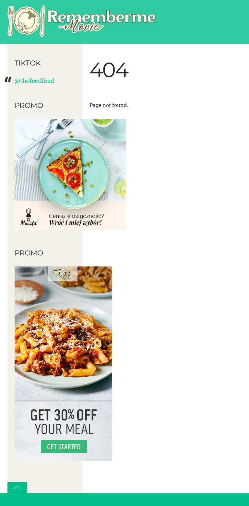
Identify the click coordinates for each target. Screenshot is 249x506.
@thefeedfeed (34, 80)
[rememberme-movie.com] (81, 34)
